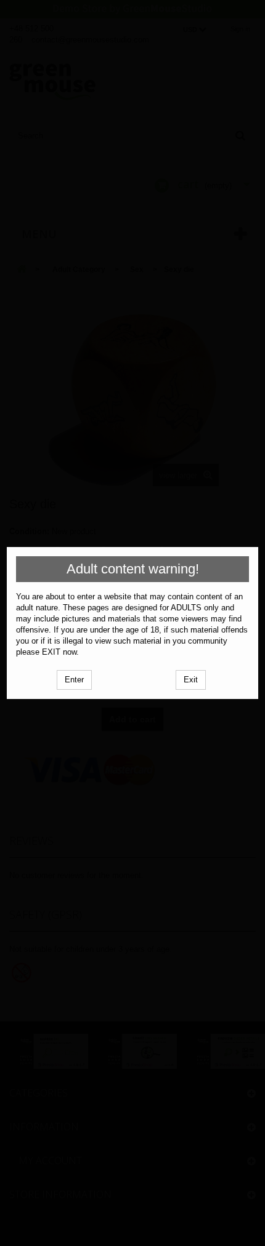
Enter (74, 679)
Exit (191, 679)
